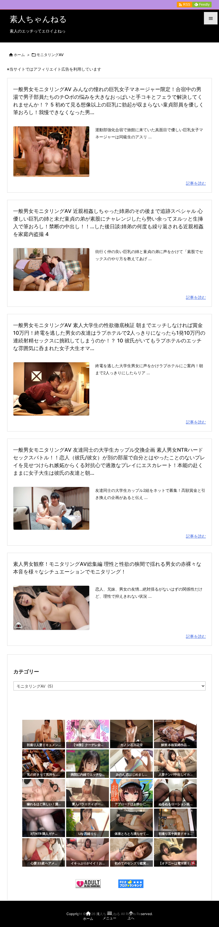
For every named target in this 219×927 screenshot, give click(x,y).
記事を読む (196, 183)
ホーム (19, 54)
